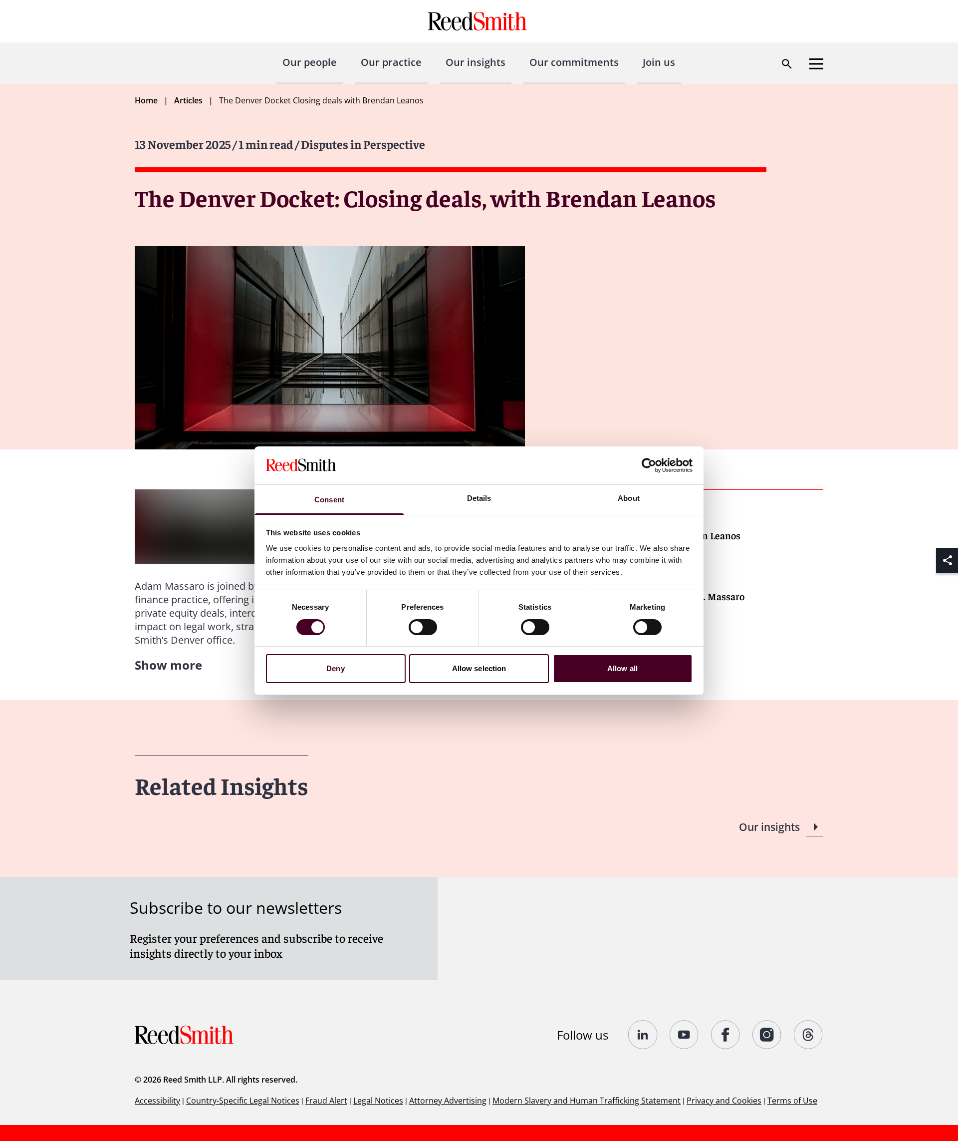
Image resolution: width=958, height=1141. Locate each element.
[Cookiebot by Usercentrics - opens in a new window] (649, 465)
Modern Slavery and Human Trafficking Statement (586, 1100)
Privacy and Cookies (724, 1100)
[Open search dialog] (786, 63)
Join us (659, 62)
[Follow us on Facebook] (725, 1034)
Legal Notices (378, 1100)
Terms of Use (792, 1100)
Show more (168, 665)
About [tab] (629, 498)
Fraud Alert (326, 1100)
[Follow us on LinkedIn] (643, 1034)
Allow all (622, 668)
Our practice (391, 62)
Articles (188, 100)
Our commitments (574, 62)
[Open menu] (816, 63)
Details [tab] (479, 498)
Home (146, 100)
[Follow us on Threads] (808, 1034)
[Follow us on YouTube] (684, 1034)
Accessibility (157, 1100)
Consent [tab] (329, 499)
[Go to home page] (478, 21)
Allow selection (479, 668)
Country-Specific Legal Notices (242, 1100)
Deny (335, 668)
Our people (309, 62)
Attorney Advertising (447, 1100)
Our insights (475, 62)
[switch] (423, 627)
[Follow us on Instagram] (767, 1034)
